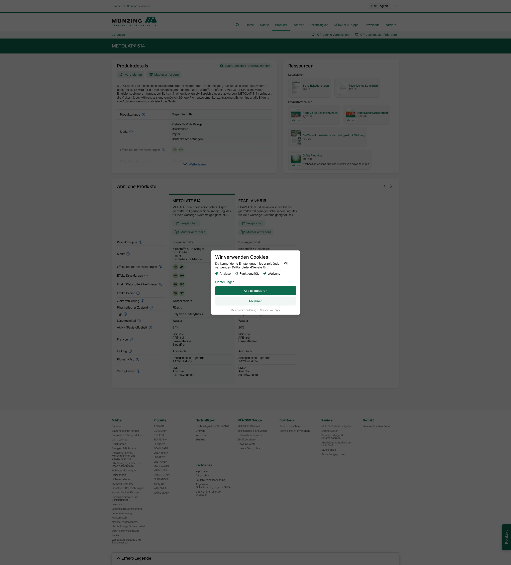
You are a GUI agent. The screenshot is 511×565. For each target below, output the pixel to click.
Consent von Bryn (270, 310)
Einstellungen (225, 282)
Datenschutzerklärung (243, 310)
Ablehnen (255, 301)
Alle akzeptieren (255, 291)
